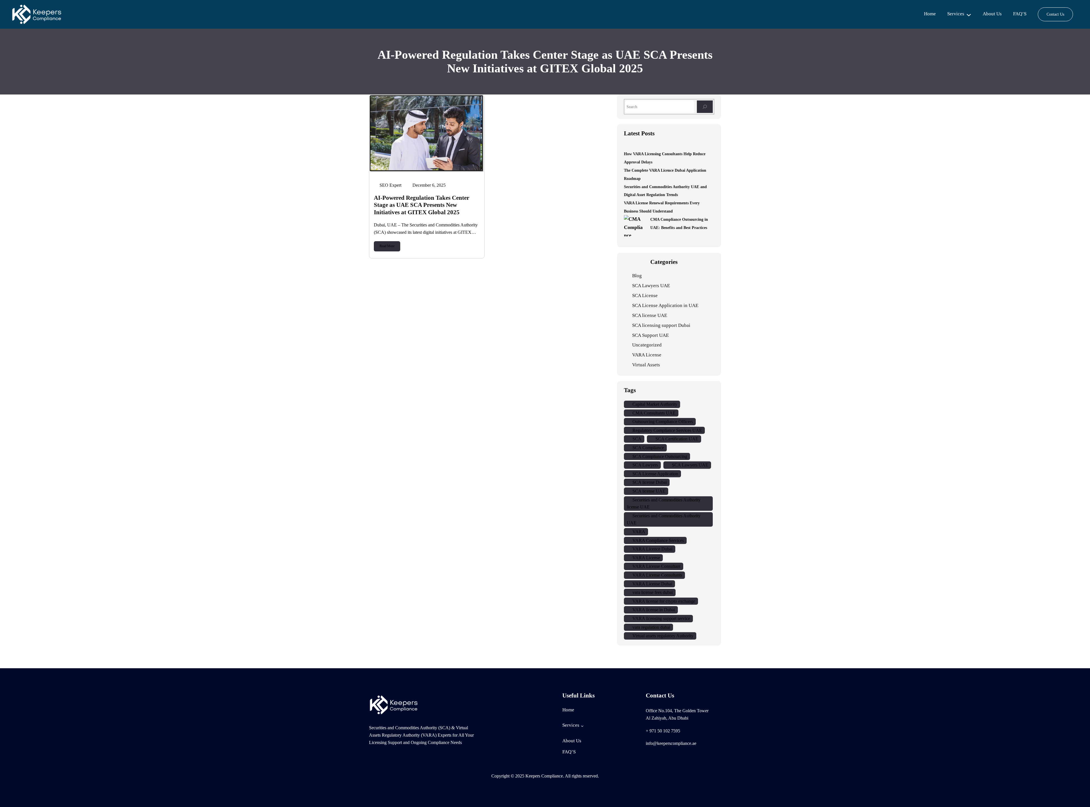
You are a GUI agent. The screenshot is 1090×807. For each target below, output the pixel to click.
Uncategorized (647, 345)
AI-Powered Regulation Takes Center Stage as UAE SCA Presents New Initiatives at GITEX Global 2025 (421, 204)
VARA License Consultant (656, 566)
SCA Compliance (648, 447)
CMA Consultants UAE (654, 413)
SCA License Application (655, 473)
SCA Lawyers (645, 465)
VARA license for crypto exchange (663, 601)
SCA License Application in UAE (665, 305)
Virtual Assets (646, 364)
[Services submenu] (968, 14)
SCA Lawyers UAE (651, 285)
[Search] (705, 106)
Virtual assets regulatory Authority (662, 635)
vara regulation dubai (651, 627)
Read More (387, 246)
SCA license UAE (649, 315)
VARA (638, 531)
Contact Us (1055, 14)
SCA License (645, 295)
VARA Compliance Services (658, 540)
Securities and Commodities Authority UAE (664, 519)
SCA (637, 438)
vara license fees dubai (652, 592)
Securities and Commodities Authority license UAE (664, 503)
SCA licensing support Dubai (661, 325)
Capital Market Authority (654, 404)
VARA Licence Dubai (652, 549)
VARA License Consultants (657, 575)
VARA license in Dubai (653, 609)
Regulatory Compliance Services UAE (667, 430)
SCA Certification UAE (676, 438)
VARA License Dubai (652, 583)
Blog (637, 275)
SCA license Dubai (649, 482)
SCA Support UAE (650, 335)
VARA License (646, 355)
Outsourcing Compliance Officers (662, 421)
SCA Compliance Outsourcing (659, 456)
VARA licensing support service (661, 618)
